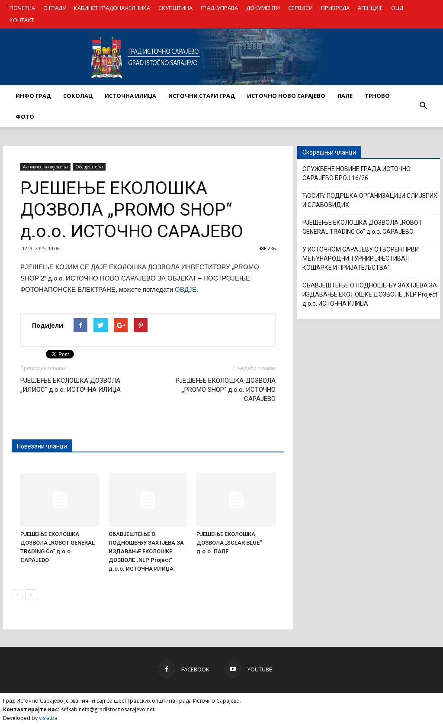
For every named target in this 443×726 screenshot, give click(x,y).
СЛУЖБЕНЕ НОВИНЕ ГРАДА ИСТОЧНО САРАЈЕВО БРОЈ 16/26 (356, 173)
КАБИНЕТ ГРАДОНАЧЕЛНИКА (112, 8)
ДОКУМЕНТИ (263, 8)
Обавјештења (89, 167)
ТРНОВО (377, 96)
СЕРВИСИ (300, 8)
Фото (25, 116)
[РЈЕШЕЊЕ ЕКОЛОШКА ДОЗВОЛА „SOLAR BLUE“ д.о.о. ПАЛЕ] (236, 500)
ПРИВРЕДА (335, 8)
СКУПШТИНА (175, 8)
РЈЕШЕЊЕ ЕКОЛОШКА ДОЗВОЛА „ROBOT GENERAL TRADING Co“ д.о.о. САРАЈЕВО (362, 227)
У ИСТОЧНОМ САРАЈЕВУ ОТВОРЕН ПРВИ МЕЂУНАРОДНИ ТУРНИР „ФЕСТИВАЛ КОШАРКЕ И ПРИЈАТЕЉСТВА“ (360, 258)
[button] (423, 106)
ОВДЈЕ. (186, 289)
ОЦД (397, 8)
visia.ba (48, 718)
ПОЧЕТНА (22, 8)
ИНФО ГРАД (33, 96)
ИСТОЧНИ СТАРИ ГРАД (201, 96)
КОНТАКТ (22, 20)
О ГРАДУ (54, 8)
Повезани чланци (42, 446)
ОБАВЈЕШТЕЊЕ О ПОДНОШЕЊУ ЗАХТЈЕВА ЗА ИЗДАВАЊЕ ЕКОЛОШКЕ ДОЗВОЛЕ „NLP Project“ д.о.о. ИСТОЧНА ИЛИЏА (146, 551)
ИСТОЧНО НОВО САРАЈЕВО (286, 96)
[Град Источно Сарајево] (221, 57)
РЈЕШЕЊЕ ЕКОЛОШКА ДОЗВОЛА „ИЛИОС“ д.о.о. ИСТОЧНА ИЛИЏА (70, 385)
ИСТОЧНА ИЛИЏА (130, 96)
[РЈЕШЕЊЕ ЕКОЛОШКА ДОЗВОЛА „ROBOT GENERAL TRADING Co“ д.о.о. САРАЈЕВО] (60, 500)
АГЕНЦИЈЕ (370, 8)
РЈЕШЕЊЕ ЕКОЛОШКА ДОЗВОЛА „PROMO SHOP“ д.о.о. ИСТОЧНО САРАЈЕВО (226, 390)
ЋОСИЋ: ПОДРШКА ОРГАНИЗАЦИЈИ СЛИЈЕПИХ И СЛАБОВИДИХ (369, 200)
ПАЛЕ (345, 96)
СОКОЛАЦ (78, 96)
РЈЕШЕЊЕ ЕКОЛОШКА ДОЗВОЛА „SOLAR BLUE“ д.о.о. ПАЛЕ (229, 543)
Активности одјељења (45, 167)
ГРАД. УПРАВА (219, 8)
